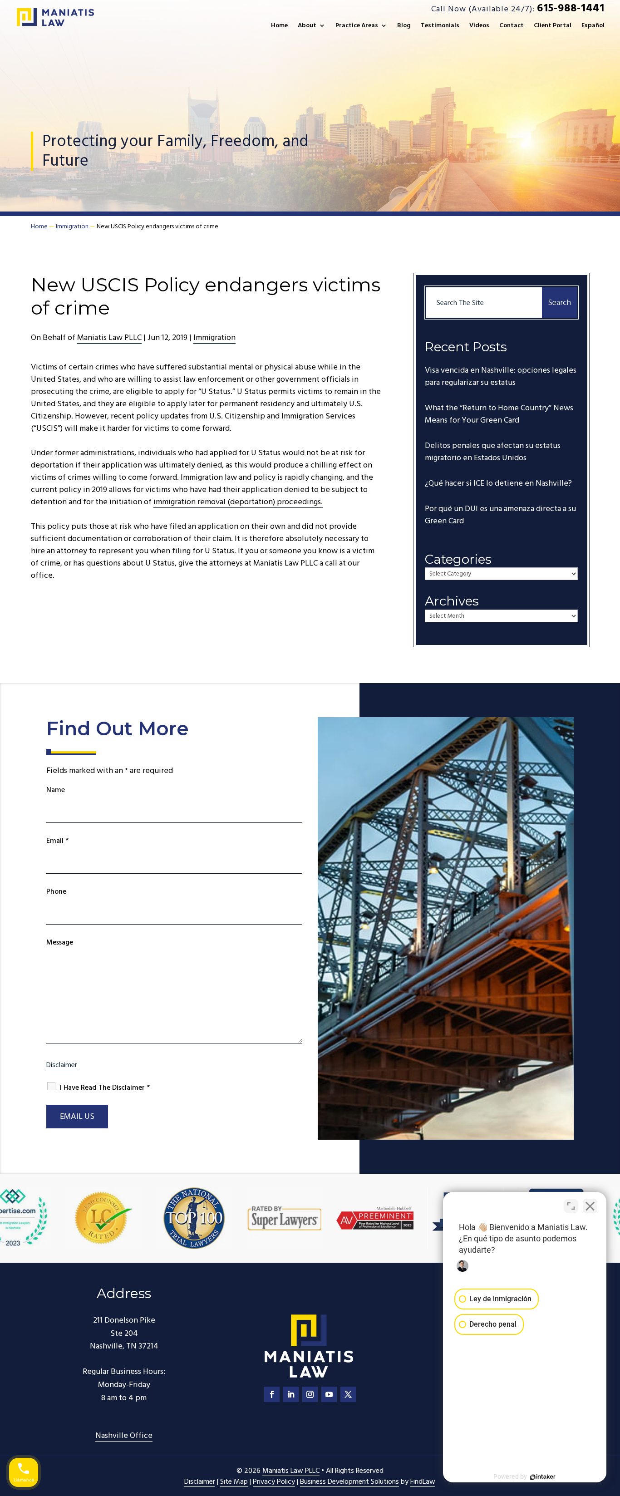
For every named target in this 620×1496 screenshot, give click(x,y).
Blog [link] (404, 26)
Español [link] (593, 26)
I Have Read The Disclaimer (105, 1087)
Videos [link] (479, 26)
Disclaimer (61, 1065)
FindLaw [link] (422, 1481)
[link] (54, 18)
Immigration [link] (214, 337)
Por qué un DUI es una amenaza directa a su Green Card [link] (500, 515)
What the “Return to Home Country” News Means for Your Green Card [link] (499, 414)
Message (59, 942)
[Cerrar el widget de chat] (590, 1206)
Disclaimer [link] (199, 1481)
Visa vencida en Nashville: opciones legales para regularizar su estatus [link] (500, 376)
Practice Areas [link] (356, 26)
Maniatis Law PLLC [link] (109, 337)
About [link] (307, 26)
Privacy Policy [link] (274, 1481)
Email (57, 841)
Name (55, 790)
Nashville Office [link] (124, 1435)
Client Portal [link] (552, 26)
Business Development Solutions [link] (349, 1481)
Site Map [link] (234, 1481)
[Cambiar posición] (571, 1206)
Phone (56, 891)
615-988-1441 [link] (571, 8)
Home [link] (279, 26)
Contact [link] (511, 26)
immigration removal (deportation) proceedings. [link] (238, 501)
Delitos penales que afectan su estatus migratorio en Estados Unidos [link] (493, 451)
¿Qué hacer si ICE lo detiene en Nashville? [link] (498, 483)
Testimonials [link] (440, 26)
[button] (272, 1394)
